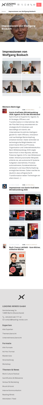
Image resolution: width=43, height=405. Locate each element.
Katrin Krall (30, 110)
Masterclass (7, 356)
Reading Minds (8, 394)
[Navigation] (19, 5)
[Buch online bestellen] (17, 263)
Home (4, 11)
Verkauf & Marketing (10, 382)
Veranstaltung (8, 360)
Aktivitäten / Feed (9, 398)
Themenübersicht (9, 333)
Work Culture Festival (10, 374)
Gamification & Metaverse (12, 378)
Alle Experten (7, 329)
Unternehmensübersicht (12, 337)
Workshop (6, 364)
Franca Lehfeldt (31, 245)
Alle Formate (7, 347)
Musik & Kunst (8, 386)
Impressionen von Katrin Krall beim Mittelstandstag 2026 (24, 188)
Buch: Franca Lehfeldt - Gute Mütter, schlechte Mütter (24, 248)
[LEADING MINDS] (9, 4)
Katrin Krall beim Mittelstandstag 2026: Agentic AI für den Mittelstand (24, 113)
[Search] (22, 5)
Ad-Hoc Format (8, 351)
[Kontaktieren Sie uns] (38, 5)
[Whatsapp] (28, 5)
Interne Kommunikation (11, 390)
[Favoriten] (25, 5)
